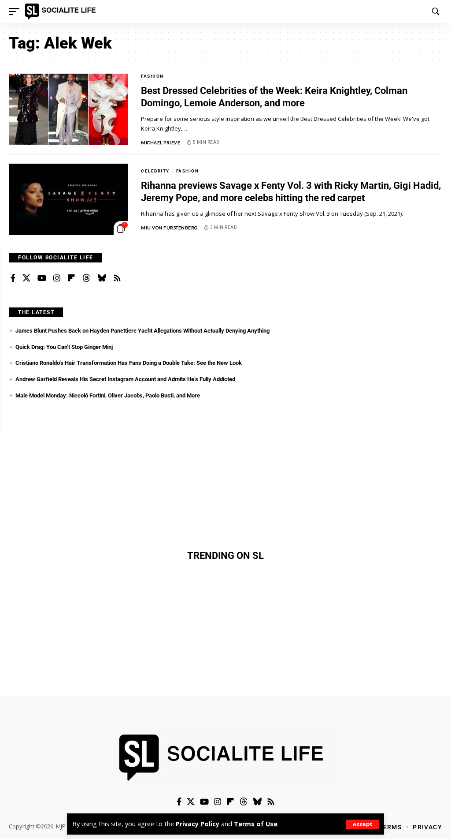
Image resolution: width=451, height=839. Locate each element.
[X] (26, 278)
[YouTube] (42, 278)
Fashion (152, 76)
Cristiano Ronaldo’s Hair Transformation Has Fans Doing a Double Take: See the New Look (128, 363)
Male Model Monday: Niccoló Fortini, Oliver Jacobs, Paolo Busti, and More (107, 395)
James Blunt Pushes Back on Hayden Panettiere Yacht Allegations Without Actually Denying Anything (142, 330)
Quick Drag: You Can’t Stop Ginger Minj (64, 347)
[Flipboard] (71, 278)
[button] (362, 824)
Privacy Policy (197, 824)
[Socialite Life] (62, 11)
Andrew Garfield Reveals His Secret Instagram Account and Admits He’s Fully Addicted (125, 379)
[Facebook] (13, 278)
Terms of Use (255, 824)
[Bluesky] (101, 278)
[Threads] (86, 278)
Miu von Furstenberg (169, 227)
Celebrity (155, 171)
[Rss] (117, 278)
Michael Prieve (160, 142)
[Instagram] (57, 278)
